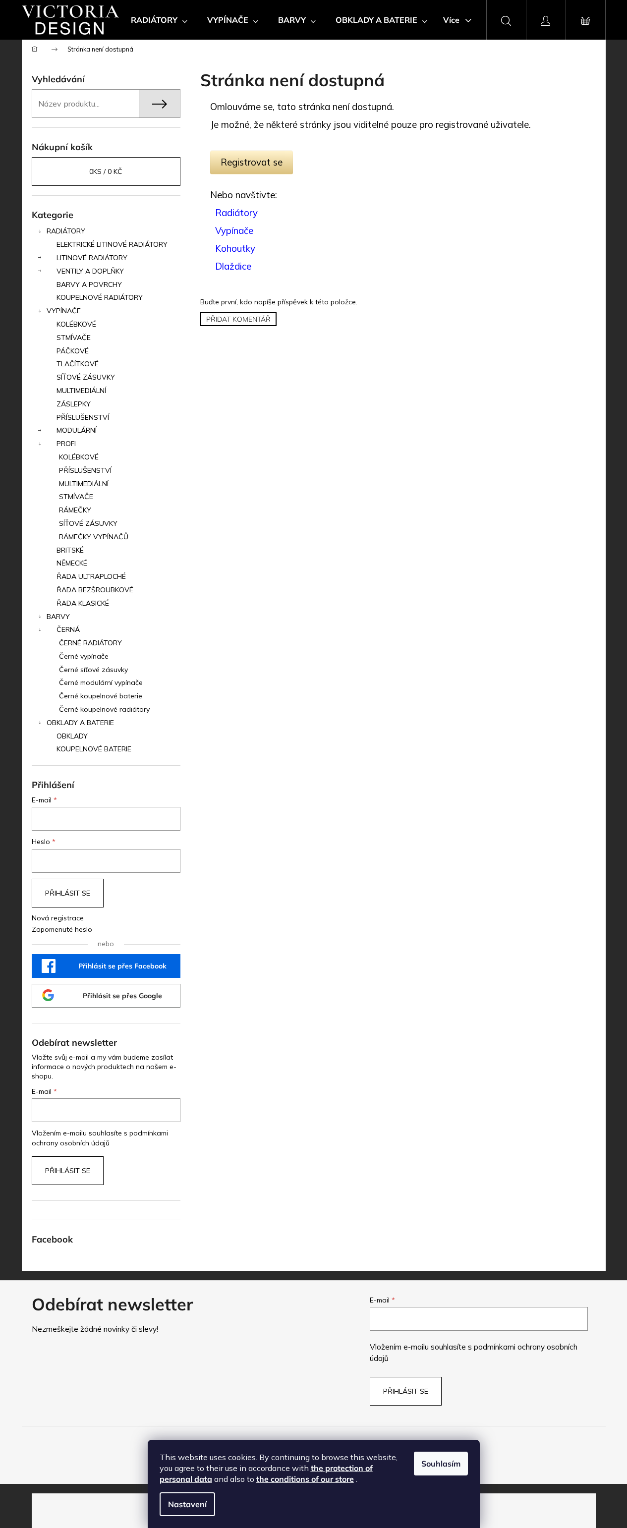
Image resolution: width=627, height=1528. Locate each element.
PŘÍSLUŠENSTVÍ (83, 417)
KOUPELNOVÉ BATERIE (94, 748)
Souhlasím (440, 1464)
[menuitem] (159, 20)
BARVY (58, 616)
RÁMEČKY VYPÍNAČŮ (93, 536)
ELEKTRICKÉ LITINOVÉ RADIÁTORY (112, 244)
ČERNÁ (68, 629)
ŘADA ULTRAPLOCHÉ (91, 576)
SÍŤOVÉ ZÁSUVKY (86, 377)
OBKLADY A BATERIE (80, 722)
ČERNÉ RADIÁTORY (90, 642)
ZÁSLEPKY (74, 403)
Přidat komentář (238, 319)
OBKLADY (72, 736)
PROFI (66, 443)
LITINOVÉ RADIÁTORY (92, 257)
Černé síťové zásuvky (93, 669)
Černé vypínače (84, 656)
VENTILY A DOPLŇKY (90, 271)
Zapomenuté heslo (62, 929)
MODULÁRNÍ (77, 430)
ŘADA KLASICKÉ (83, 603)
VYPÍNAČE (64, 310)
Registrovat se (252, 162)
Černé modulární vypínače (101, 682)
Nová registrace (58, 917)
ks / (105, 171)
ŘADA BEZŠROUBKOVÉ (95, 589)
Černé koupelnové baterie (100, 695)
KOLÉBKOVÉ (76, 324)
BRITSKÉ (70, 550)
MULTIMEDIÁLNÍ (81, 390)
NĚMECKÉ (72, 563)
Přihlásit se (67, 893)
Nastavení (187, 1504)
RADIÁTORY (66, 230)
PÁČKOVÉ (73, 350)
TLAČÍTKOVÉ (78, 363)
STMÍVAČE (74, 337)
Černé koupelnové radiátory (104, 709)
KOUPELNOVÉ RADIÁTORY (100, 297)
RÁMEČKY (75, 510)
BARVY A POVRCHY (89, 284)
